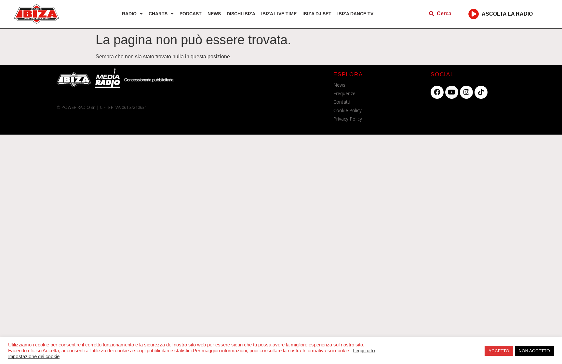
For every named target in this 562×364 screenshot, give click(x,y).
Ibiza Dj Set (316, 13)
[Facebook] (437, 92)
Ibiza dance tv (355, 13)
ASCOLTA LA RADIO (507, 14)
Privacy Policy (347, 119)
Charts (158, 13)
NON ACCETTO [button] (534, 350)
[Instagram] (466, 92)
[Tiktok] (481, 92)
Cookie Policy (347, 110)
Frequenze (344, 93)
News (214, 13)
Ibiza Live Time (279, 13)
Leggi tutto (364, 350)
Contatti (341, 102)
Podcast (191, 13)
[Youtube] (451, 92)
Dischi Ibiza (241, 13)
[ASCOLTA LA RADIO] (473, 13)
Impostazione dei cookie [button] (34, 356)
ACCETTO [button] (498, 350)
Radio (129, 13)
